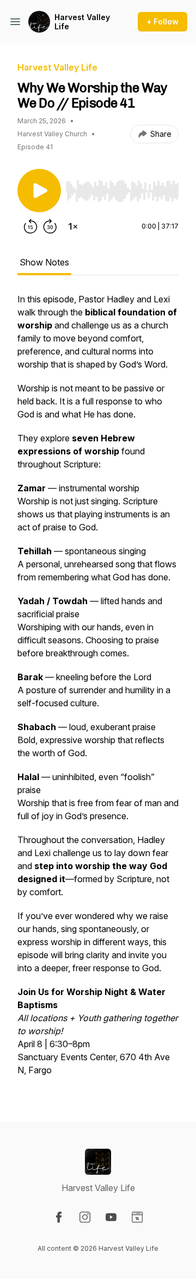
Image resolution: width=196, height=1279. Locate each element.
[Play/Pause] (39, 190)
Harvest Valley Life (82, 21)
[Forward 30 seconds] (50, 226)
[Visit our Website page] (137, 1217)
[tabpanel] (98, 690)
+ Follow (162, 21)
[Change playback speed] (73, 226)
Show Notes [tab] (44, 262)
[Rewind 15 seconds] (30, 226)
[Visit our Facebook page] (58, 1217)
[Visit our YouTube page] (111, 1217)
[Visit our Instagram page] (84, 1217)
